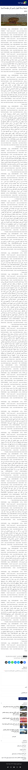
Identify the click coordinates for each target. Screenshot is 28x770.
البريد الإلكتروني (24, 693)
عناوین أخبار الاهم (24, 658)
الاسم (26, 687)
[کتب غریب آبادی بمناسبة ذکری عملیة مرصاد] (23, 725)
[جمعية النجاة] (22, 3)
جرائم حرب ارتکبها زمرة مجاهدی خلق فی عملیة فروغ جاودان (11, 730)
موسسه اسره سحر (17, 658)
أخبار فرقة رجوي (19, 656)
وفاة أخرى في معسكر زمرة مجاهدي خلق (11, 707)
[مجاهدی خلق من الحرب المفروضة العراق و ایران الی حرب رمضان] (23, 720)
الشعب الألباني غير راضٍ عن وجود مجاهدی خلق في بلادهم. (10, 713)
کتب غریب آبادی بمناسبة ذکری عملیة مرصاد (10, 724)
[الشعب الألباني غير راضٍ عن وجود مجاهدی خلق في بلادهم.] (23, 714)
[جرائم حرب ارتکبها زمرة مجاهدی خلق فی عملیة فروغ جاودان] (23, 731)
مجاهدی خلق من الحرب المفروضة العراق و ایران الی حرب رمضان (10, 718)
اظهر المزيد (14, 736)
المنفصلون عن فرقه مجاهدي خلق (11, 656)
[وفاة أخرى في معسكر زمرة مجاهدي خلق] (23, 708)
